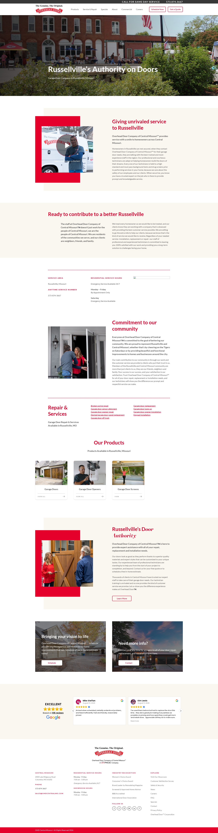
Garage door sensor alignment (104, 409)
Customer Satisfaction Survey (162, 781)
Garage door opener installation (147, 412)
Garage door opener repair (102, 412)
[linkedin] (134, 808)
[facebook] (114, 808)
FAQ (152, 798)
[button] (181, 711)
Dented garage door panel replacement (108, 415)
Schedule (52, 663)
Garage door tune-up (142, 409)
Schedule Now (157, 9)
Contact (128, 663)
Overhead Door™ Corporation (162, 814)
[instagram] (119, 808)
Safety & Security (157, 785)
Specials (104, 9)
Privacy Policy (156, 810)
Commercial (126, 9)
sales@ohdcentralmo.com (49, 793)
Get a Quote (175, 9)
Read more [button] (135, 721)
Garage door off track (100, 418)
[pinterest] (139, 808)
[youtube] (129, 808)
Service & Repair (90, 9)
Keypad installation (141, 415)
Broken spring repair (99, 406)
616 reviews (58, 713)
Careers (139, 9)
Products (75, 9)
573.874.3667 (174, 1)
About (114, 9)
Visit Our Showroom (159, 777)
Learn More (122, 598)
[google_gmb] (124, 808)
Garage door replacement (144, 406)
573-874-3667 (41, 788)
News (153, 789)
